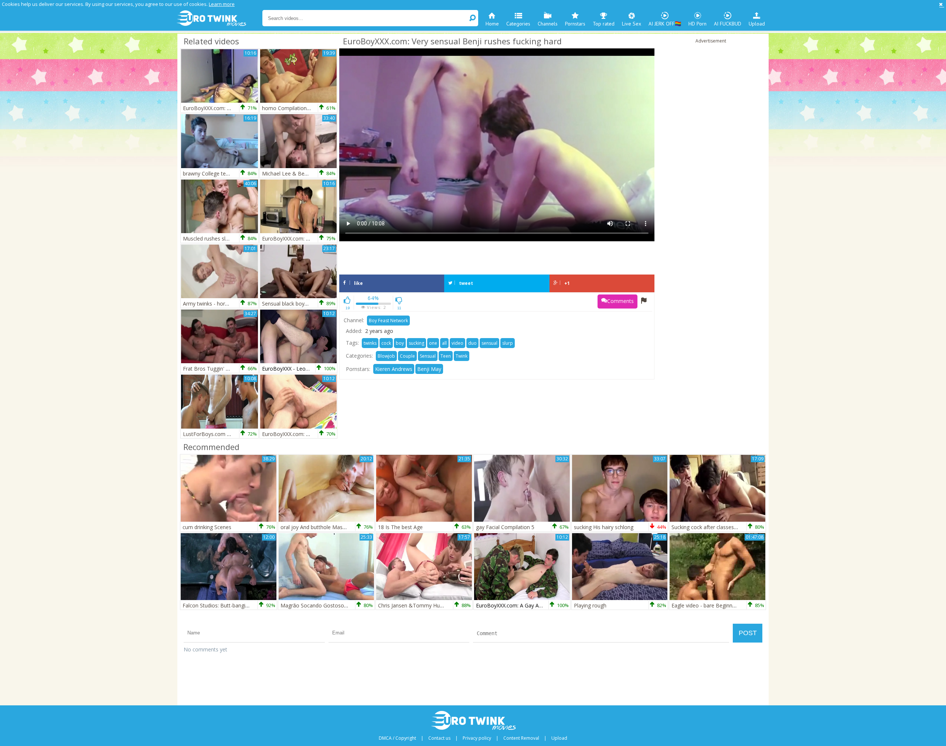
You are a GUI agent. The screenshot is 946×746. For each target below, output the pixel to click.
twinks (370, 343)
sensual (489, 343)
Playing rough (590, 605)
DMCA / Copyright (397, 738)
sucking (416, 343)
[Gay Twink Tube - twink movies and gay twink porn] (219, 18)
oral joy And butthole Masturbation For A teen (335, 527)
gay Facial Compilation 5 (505, 527)
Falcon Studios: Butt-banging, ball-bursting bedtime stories (252, 605)
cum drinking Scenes (207, 527)
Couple (407, 356)
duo (472, 343)
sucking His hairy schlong (603, 527)
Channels (548, 23)
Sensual (428, 356)
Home (492, 23)
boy (400, 343)
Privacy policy (477, 738)
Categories (518, 23)
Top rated (604, 23)
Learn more (222, 4)
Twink (461, 356)
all (444, 343)
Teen (445, 356)
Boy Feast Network (388, 320)
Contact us (439, 738)
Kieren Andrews (393, 368)
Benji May (429, 368)
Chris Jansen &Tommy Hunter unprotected (429, 605)
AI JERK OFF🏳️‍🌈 (665, 23)
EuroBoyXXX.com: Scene (291, 238)
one (433, 343)
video (457, 343)
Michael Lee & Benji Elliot (292, 173)
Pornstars (575, 23)
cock (386, 343)
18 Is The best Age (400, 527)
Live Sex (631, 23)
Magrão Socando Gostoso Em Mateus (326, 605)
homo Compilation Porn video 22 (301, 108)
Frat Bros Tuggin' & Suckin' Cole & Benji (231, 368)
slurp (507, 343)
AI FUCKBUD (727, 23)
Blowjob (386, 356)
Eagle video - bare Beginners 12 (709, 605)
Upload (757, 23)
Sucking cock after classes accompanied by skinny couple (739, 527)
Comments (620, 300)
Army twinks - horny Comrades (220, 303)
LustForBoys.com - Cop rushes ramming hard (237, 433)
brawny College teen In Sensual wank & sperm (238, 173)
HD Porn (697, 23)
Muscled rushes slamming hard (220, 238)
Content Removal (521, 738)
